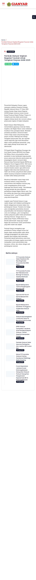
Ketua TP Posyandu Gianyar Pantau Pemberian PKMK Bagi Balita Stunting (23, 357)
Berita (3, 40)
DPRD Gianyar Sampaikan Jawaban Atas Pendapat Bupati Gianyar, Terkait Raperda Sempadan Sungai (23, 331)
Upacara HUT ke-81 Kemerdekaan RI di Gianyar (22, 297)
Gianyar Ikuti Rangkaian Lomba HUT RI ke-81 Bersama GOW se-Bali (24, 318)
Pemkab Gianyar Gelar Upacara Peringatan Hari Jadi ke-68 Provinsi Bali (23, 345)
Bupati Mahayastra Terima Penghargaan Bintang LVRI (23, 287)
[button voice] (34, 17)
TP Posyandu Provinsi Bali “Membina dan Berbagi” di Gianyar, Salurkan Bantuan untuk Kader (23, 275)
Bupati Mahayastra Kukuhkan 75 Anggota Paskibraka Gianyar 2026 (23, 307)
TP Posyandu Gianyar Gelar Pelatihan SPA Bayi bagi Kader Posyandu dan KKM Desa (23, 261)
